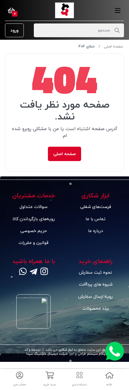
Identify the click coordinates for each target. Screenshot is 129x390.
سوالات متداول (33, 206)
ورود (14, 30)
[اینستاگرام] (44, 272)
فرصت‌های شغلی (95, 206)
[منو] (117, 10)
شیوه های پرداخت (95, 284)
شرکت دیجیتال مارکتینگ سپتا (46, 354)
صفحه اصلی (113, 46)
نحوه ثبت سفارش (95, 272)
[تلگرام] (33, 272)
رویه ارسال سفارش (95, 296)
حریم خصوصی (33, 231)
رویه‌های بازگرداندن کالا (34, 219)
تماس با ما (95, 219)
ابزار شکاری (65, 349)
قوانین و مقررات (33, 242)
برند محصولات (95, 308)
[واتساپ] (23, 272)
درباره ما (95, 231)
